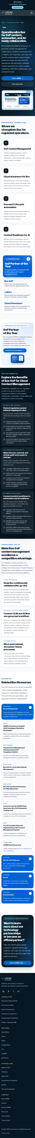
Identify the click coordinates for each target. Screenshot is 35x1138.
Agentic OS (4, 1076)
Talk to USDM (16, 78)
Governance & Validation (9, 1080)
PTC (2, 1049)
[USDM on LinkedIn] (3, 991)
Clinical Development (8, 1089)
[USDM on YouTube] (18, 991)
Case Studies (5, 1116)
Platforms (4, 1072)
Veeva (3, 1036)
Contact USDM (5, 1107)
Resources (4, 1111)
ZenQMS (4, 1053)
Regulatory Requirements (9, 1001)
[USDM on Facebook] (8, 991)
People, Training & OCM (8, 1022)
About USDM (5, 1099)
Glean (3, 1040)
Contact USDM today (16, 963)
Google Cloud (5, 1045)
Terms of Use (5, 1133)
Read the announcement (13, 350)
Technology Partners (13, 22)
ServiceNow (5, 1032)
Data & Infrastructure (8, 1009)
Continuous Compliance (9, 1014)
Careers (3, 1103)
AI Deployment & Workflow (9, 1018)
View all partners (17, 84)
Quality (3, 1085)
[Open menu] (32, 13)
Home (3, 22)
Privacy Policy (5, 1120)
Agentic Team (5, 1067)
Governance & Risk (7, 1005)
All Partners (5, 1058)
